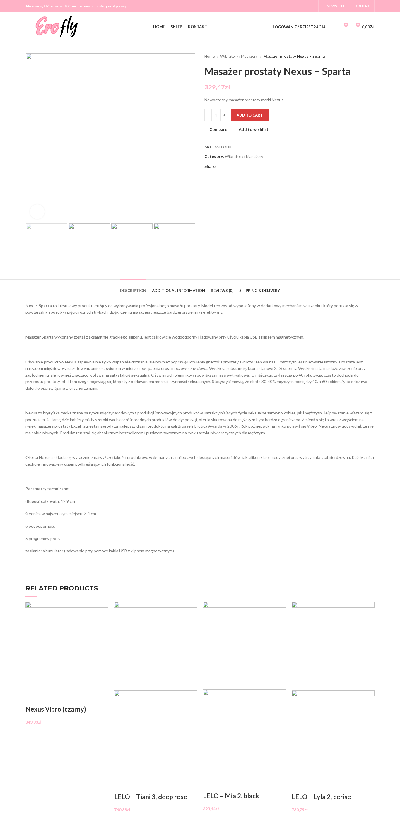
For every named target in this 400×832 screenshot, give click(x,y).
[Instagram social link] (304, 6)
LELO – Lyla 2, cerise (321, 797)
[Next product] (372, 56)
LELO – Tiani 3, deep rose (150, 797)
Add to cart (250, 115)
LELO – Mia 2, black (231, 796)
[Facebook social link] (289, 6)
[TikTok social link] (311, 6)
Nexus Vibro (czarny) (55, 709)
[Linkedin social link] (241, 166)
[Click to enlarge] (37, 211)
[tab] (133, 286)
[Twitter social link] (296, 6)
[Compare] (32, 697)
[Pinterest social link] (235, 166)
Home (210, 56)
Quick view (48, 697)
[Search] (333, 27)
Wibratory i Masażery (239, 56)
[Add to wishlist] (64, 697)
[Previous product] (360, 56)
